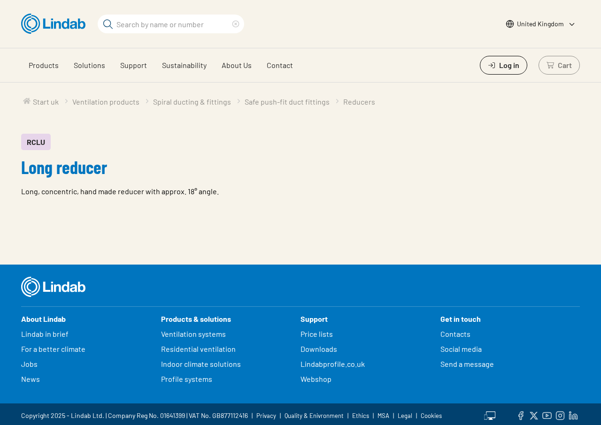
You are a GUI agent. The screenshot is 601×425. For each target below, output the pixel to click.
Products (44, 65)
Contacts (455, 333)
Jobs (29, 363)
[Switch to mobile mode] (489, 414)
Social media (461, 348)
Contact (280, 65)
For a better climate (53, 348)
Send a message (467, 363)
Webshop (315, 378)
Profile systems (186, 378)
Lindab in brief (45, 333)
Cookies (431, 415)
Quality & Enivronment (314, 415)
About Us (237, 65)
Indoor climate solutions (201, 363)
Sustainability (184, 65)
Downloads (318, 348)
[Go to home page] (55, 24)
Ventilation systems (193, 333)
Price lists (316, 333)
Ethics (360, 415)
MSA (383, 415)
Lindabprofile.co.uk (332, 363)
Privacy (266, 415)
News (30, 378)
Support (133, 65)
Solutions (89, 65)
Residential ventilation (198, 348)
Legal (405, 415)
